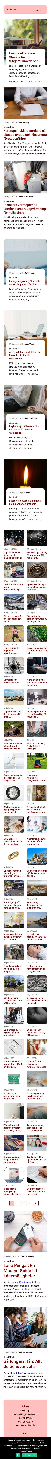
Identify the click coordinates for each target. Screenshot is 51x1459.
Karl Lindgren (30, 273)
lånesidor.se (25, 1282)
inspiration (9, 127)
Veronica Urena (27, 1256)
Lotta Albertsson (16, 81)
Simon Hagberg (31, 418)
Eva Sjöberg (24, 122)
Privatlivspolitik (29, 1455)
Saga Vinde (29, 344)
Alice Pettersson (26, 196)
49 (36, 1203)
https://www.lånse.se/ (27, 1373)
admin (27, 493)
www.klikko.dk (28, 1425)
